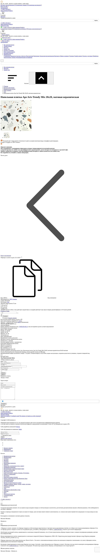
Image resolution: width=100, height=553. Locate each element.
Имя (2, 361)
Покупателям (29, 56)
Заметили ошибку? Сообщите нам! (10, 416)
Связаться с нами (8, 450)
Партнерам (36, 56)
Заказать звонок (12, 318)
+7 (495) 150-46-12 (5, 9)
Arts (8, 302)
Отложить (5, 318)
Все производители (9, 45)
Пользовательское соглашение (24, 57)
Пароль (3, 433)
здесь (20, 320)
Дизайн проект (78, 56)
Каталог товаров (8, 448)
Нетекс (18, 426)
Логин (2, 432)
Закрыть (3, 374)
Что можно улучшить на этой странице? (30, 416)
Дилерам (71, 56)
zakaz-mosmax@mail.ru (7, 10)
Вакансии (13, 56)
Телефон (3, 364)
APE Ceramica (13, 299)
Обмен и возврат (64, 56)
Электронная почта (6, 366)
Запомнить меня (6, 435)
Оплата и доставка (9, 50)
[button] (5, 6)
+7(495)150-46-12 (23, 326)
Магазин (6, 47)
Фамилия (3, 363)
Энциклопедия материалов (47, 56)
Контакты (57, 56)
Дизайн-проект (8, 46)
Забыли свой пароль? (6, 438)
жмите (19, 322)
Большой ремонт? (8, 53)
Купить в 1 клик (5, 311)
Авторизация (4, 8)
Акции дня (7, 49)
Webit (20, 429)
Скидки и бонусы (21, 56)
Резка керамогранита (9, 52)
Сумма (2, 369)
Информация (7, 449)
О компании (7, 56)
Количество (4, 368)
